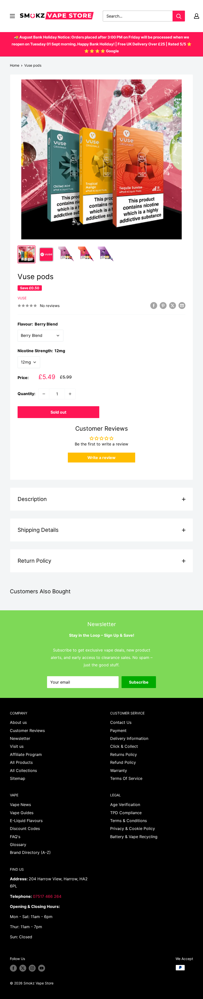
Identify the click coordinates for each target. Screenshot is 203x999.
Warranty (118, 770)
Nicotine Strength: (41, 350)
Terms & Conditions (128, 820)
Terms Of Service (126, 778)
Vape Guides (21, 812)
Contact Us (120, 722)
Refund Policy (123, 762)
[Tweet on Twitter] (172, 305)
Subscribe (139, 682)
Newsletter (20, 738)
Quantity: (26, 393)
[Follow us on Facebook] (13, 968)
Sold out (58, 412)
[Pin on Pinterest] (163, 305)
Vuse (22, 298)
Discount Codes (25, 828)
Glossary (18, 844)
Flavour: (38, 324)
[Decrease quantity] (44, 394)
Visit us (17, 746)
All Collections (23, 770)
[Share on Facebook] (153, 305)
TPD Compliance (126, 812)
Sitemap (17, 778)
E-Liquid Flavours (26, 820)
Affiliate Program (26, 754)
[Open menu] (12, 16)
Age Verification (125, 804)
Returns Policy (123, 754)
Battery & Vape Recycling (133, 836)
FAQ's (15, 836)
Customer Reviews (27, 730)
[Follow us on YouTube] (41, 968)
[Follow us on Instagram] (32, 968)
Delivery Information (129, 738)
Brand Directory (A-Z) (30, 852)
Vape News (20, 804)
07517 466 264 (47, 896)
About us (18, 722)
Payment (118, 730)
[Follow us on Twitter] (22, 968)
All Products (21, 762)
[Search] (179, 16)
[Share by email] (181, 305)
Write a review (101, 457)
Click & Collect (124, 746)
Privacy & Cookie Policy (132, 828)
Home (14, 65)
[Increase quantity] (70, 394)
